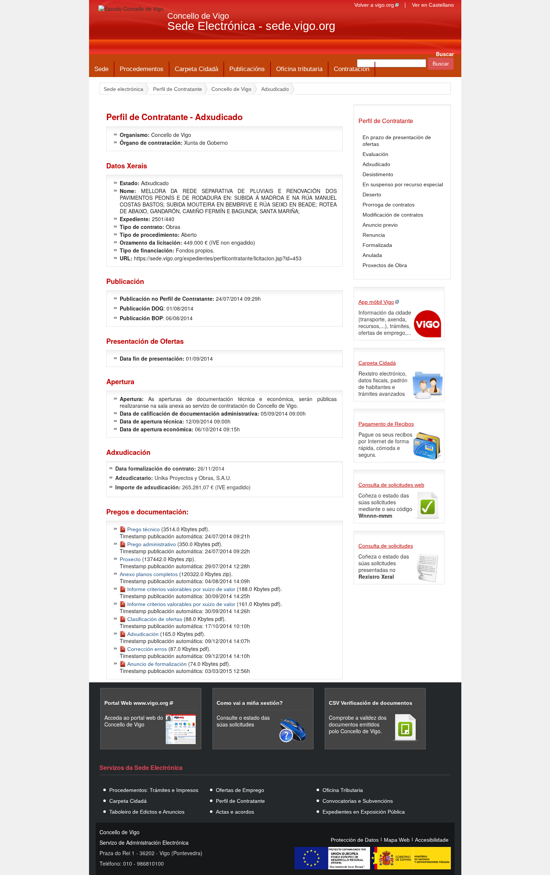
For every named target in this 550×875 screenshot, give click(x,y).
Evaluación (375, 154)
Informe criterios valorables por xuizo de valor (181, 589)
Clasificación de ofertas (154, 619)
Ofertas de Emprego (240, 790)
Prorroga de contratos (389, 205)
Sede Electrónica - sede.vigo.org (251, 26)
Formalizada (377, 245)
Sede (101, 69)
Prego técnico (143, 529)
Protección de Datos (355, 840)
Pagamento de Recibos (386, 424)
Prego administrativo (151, 544)
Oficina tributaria (299, 69)
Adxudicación (143, 634)
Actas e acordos (235, 812)
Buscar (445, 54)
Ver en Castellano (433, 5)
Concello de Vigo (198, 16)
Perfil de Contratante (177, 89)
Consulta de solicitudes (385, 546)
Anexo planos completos (149, 574)
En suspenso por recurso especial (403, 184)
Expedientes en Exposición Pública (364, 812)
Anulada (372, 255)
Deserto (372, 195)
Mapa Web (397, 840)
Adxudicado (275, 89)
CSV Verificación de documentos (370, 703)
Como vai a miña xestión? (250, 703)
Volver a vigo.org (374, 5)
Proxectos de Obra (385, 265)
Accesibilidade (432, 840)
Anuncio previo (380, 225)
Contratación (351, 69)
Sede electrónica (123, 89)
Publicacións (247, 69)
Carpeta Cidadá (196, 69)
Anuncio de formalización (157, 664)
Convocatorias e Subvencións (358, 801)
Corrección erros (147, 649)
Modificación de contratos (393, 215)
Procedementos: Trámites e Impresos (153, 790)
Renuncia (374, 235)
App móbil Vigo (376, 302)
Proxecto (130, 559)
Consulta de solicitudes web (391, 485)
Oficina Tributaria (343, 790)
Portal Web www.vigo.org (136, 703)
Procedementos (142, 69)
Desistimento (378, 174)
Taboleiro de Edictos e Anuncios (146, 812)
